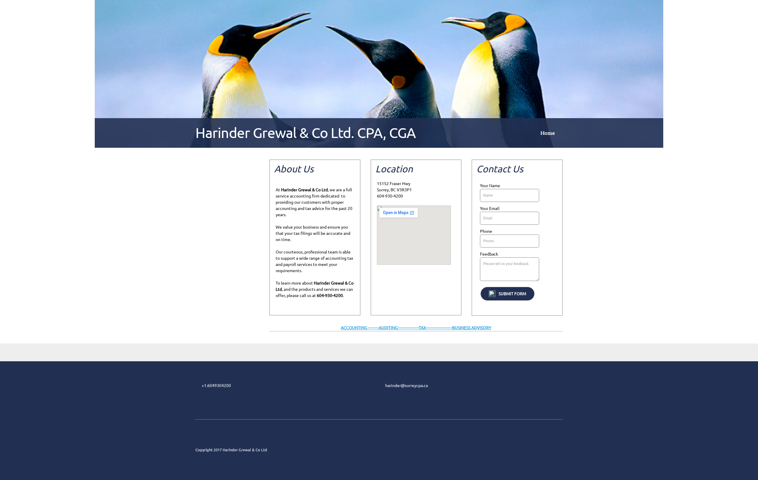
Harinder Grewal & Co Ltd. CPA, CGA (305, 133)
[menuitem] (548, 134)
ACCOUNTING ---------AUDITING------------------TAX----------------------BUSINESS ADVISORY (416, 327)
